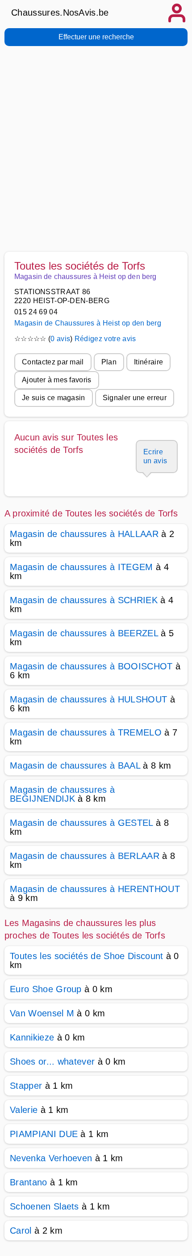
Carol (21, 1230)
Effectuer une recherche (96, 37)
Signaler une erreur (135, 398)
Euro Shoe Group (46, 989)
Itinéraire (148, 362)
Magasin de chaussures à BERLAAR (84, 856)
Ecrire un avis (155, 456)
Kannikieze (32, 1037)
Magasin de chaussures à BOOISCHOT (91, 666)
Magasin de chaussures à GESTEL (81, 823)
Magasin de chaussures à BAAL (75, 765)
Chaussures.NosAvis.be (60, 12)
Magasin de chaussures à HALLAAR (84, 534)
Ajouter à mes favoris (57, 380)
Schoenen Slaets (44, 1206)
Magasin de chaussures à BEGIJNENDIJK (62, 794)
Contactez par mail (53, 362)
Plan (109, 362)
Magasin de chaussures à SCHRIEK (84, 600)
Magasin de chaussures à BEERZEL (84, 633)
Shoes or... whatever (52, 1061)
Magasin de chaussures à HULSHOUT (88, 699)
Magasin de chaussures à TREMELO (86, 732)
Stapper (26, 1086)
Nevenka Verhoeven (51, 1158)
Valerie (24, 1110)
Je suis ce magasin (53, 398)
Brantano (28, 1182)
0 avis (60, 339)
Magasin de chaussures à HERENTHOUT (95, 889)
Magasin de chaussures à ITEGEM (81, 567)
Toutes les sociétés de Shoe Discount (86, 956)
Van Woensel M (42, 1013)
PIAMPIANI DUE (44, 1134)
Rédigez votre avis (105, 339)
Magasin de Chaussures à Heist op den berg (87, 323)
